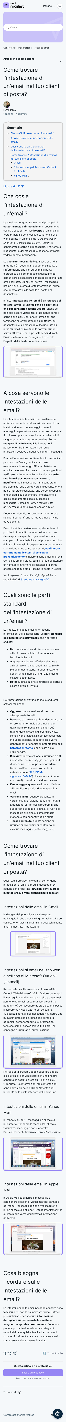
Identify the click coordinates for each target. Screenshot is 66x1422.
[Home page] (13, 7)
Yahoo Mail (20, 175)
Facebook (5, 1353)
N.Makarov (9, 109)
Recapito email (41, 47)
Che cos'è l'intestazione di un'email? (32, 133)
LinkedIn (15, 1353)
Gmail (17, 162)
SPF (31, 772)
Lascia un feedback (33, 1372)
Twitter (10, 1353)
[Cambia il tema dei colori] (60, 6)
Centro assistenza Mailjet (16, 47)
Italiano (47, 5)
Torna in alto (10, 1392)
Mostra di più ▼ (13, 186)
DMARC (27, 776)
